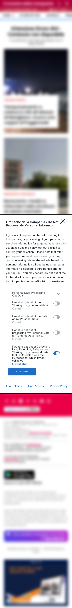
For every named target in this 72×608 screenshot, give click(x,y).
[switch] (56, 303)
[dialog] (36, 304)
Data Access (36, 386)
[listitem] (36, 294)
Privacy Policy (58, 386)
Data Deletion (13, 386)
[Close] (64, 222)
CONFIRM (22, 372)
